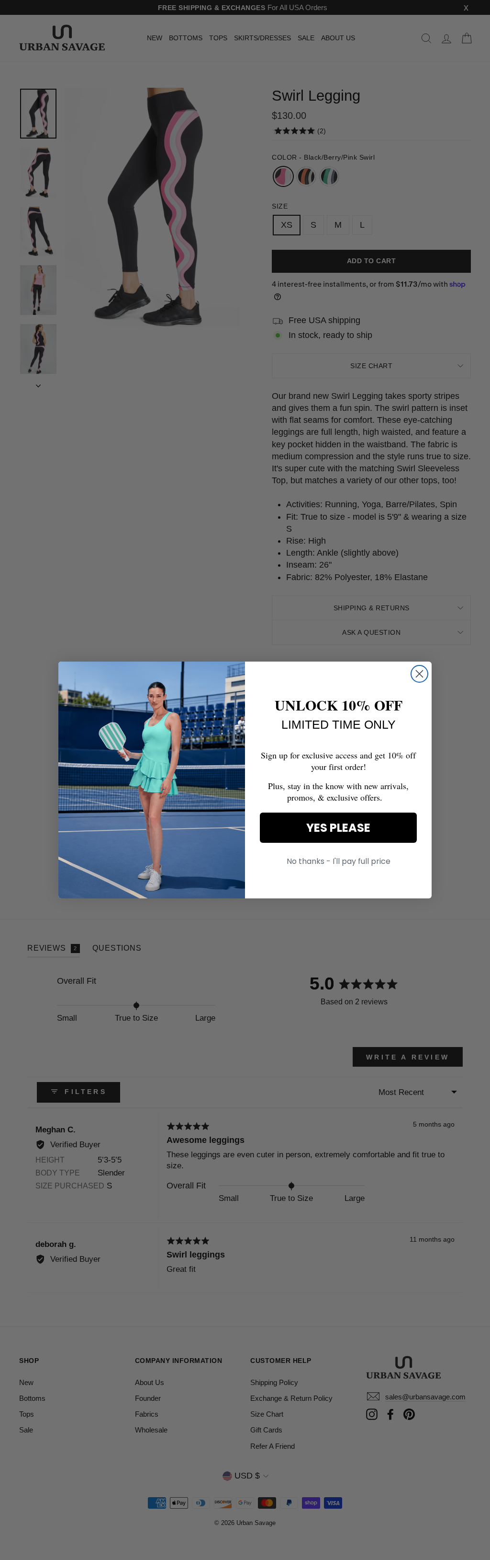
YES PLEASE (338, 828)
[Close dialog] (419, 673)
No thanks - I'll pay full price (338, 861)
